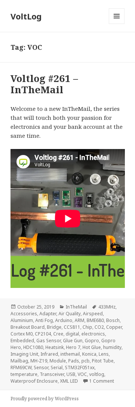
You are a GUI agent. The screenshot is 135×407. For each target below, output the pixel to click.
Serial (57, 367)
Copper (114, 327)
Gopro (92, 340)
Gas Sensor (48, 340)
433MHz (107, 307)
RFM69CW (21, 367)
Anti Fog (44, 320)
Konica (89, 354)
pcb (85, 361)
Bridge (54, 327)
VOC (82, 374)
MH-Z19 (38, 361)
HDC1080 (33, 347)
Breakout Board (27, 327)
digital (72, 334)
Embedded (22, 340)
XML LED (69, 381)
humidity (112, 347)
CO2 (99, 327)
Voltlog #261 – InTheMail (44, 84)
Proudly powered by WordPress (44, 398)
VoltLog (26, 16)
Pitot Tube (103, 361)
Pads (73, 361)
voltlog (96, 374)
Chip (87, 327)
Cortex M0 (21, 334)
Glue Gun (72, 340)
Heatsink (54, 347)
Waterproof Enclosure (34, 381)
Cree (58, 334)
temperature (24, 374)
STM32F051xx (79, 367)
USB (70, 374)
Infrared (49, 354)
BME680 (95, 320)
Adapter (47, 313)
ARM (79, 320)
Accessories (23, 313)
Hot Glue (91, 347)
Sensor (41, 367)
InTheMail (76, 307)
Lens (104, 354)
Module (58, 361)
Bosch (113, 320)
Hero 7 (73, 347)
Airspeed (93, 313)
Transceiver (52, 374)
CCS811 (72, 327)
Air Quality (69, 313)
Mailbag (19, 361)
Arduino (63, 320)
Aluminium (21, 320)
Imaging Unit (24, 354)
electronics (93, 334)
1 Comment (101, 381)
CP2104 (43, 334)
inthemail (70, 354)
